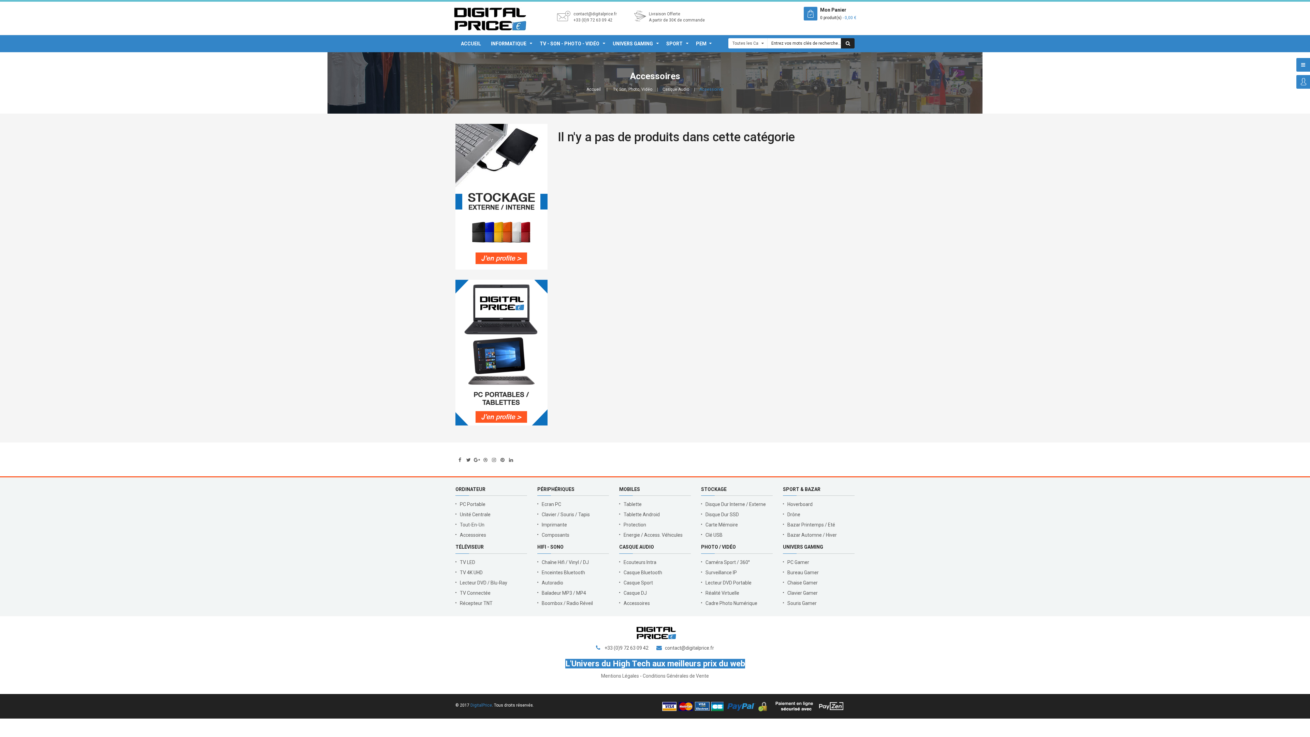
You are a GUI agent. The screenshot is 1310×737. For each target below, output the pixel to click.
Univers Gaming (633, 43)
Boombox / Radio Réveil (567, 603)
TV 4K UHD (471, 572)
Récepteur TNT (476, 603)
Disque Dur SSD (722, 514)
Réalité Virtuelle (722, 593)
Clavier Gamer (802, 593)
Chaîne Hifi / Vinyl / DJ (565, 562)
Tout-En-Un (472, 525)
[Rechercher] (848, 43)
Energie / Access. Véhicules (653, 535)
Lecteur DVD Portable (728, 583)
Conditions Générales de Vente (676, 676)
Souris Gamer (802, 603)
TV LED (467, 562)
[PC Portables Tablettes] (501, 352)
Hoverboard (800, 504)
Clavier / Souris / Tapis (566, 514)
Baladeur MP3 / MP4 (564, 593)
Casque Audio (676, 89)
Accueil (471, 43)
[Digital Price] (490, 18)
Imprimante (554, 525)
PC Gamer (798, 562)
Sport (674, 43)
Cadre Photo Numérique (731, 603)
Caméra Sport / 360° (727, 562)
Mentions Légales (620, 676)
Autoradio (552, 583)
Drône (793, 514)
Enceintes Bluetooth (563, 572)
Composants (555, 535)
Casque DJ (635, 593)
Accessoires (473, 535)
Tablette (633, 504)
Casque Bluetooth (643, 572)
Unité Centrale (475, 514)
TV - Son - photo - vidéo (569, 43)
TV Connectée (475, 593)
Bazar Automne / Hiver (812, 535)
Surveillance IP (721, 572)
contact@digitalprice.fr (595, 14)
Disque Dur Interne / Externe (735, 504)
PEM (701, 43)
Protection (635, 525)
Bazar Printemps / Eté (811, 525)
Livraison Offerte (664, 14)
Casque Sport (638, 583)
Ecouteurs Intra (640, 562)
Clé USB (714, 535)
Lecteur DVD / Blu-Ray (483, 583)
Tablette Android (642, 514)
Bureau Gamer (803, 572)
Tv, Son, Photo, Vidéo (632, 89)
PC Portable (472, 504)
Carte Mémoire (721, 525)
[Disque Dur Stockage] (501, 197)
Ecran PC (551, 504)
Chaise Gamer (802, 583)
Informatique (508, 43)
